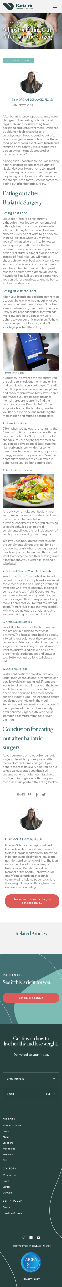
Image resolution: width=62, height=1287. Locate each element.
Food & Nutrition (18, 60)
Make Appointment (13, 1125)
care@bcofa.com (12, 1213)
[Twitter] (44, 795)
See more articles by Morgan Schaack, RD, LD (32, 901)
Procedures (9, 1149)
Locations (8, 1143)
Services (7, 1187)
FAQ (5, 1160)
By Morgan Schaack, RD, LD (32, 99)
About (6, 1137)
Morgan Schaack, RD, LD (23, 839)
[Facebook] (37, 795)
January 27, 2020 (23, 105)
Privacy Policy (31, 1279)
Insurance (8, 1154)
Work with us (9, 1175)
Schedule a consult (31, 997)
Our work (7, 1193)
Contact (7, 1207)
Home (6, 1131)
